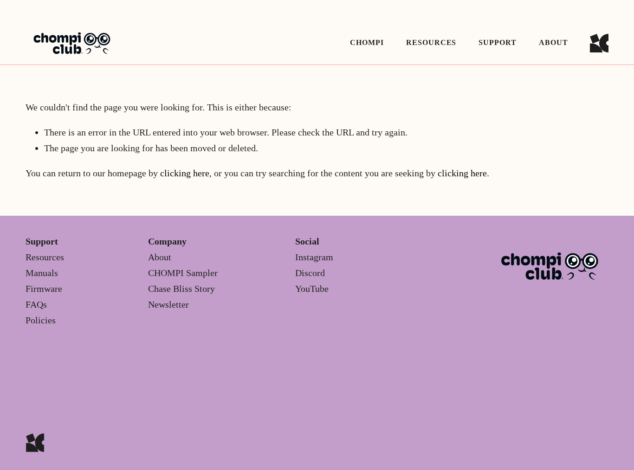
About (553, 42)
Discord (310, 273)
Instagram (314, 257)
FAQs (36, 304)
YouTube (312, 288)
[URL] (599, 43)
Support (498, 42)
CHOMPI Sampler (183, 273)
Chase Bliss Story (181, 288)
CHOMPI (367, 42)
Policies (41, 320)
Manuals (42, 273)
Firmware (44, 288)
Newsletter (168, 304)
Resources (45, 257)
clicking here (184, 173)
